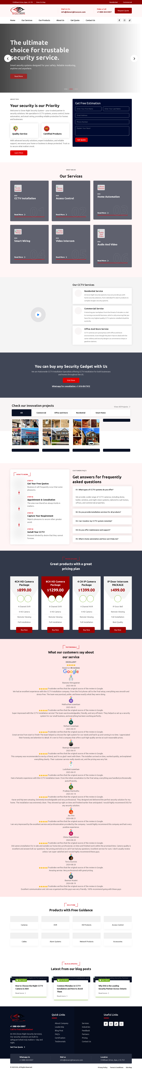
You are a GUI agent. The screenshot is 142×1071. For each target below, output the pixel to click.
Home (12, 20)
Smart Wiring (22, 236)
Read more (19, 993)
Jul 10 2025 (64, 980)
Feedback (86, 1030)
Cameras (24, 925)
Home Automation (109, 191)
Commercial (127, 2)
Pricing (85, 1038)
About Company (61, 1023)
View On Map (40, 2)
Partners (85, 1034)
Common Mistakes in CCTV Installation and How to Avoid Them (70, 989)
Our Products (44, 20)
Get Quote (75, 20)
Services (85, 1023)
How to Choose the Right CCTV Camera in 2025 (29, 987)
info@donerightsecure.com (73, 12)
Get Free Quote (16, 1047)
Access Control (65, 191)
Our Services (27, 20)
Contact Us (90, 20)
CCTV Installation (25, 191)
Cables (24, 941)
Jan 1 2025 (105, 980)
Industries (86, 1027)
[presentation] (7, 58)
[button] (65, 89)
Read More (19, 75)
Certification (60, 1038)
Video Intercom (65, 236)
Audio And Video (107, 236)
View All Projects (121, 407)
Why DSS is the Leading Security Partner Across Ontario (113, 987)
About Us (60, 20)
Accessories (117, 941)
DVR (55, 925)
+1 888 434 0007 (104, 12)
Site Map (129, 1067)
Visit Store (71, 380)
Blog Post (59, 1030)
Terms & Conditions (116, 1067)
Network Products (86, 941)
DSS (16, 1067)
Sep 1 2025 (22, 980)
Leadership (59, 1027)
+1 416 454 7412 (83, 386)
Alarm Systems (55, 941)
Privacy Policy (102, 1067)
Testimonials (60, 1041)
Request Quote (123, 11)
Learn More (19, 153)
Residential (113, 2)
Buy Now (24, 630)
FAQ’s (57, 1034)
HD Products (86, 925)
